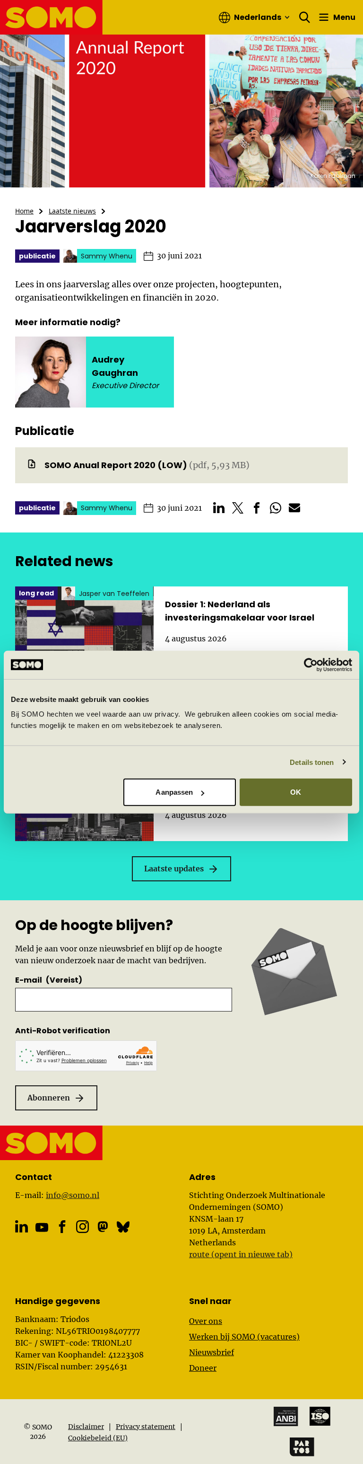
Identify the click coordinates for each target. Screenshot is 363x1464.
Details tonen (312, 762)
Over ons (205, 1321)
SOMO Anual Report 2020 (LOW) (115, 465)
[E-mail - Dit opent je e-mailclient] (294, 507)
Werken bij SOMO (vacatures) (244, 1336)
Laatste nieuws (72, 210)
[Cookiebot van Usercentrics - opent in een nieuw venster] (310, 664)
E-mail (48, 980)
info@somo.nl (72, 1195)
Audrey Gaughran (115, 366)
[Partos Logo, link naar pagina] (302, 1446)
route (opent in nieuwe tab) (241, 1254)
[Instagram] (82, 1226)
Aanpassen (174, 792)
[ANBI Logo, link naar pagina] (286, 1416)
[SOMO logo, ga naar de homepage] (51, 17)
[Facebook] (62, 1226)
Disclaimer (86, 1426)
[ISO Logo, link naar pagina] (320, 1416)
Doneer (202, 1368)
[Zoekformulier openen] (305, 17)
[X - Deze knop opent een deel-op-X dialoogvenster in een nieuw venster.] (237, 507)
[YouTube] (41, 1227)
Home (24, 210)
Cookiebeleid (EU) (98, 1438)
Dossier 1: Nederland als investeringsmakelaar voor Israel (239, 610)
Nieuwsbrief (211, 1352)
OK (295, 792)
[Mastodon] (102, 1226)
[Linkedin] (21, 1226)
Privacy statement (145, 1426)
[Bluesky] (123, 1226)
